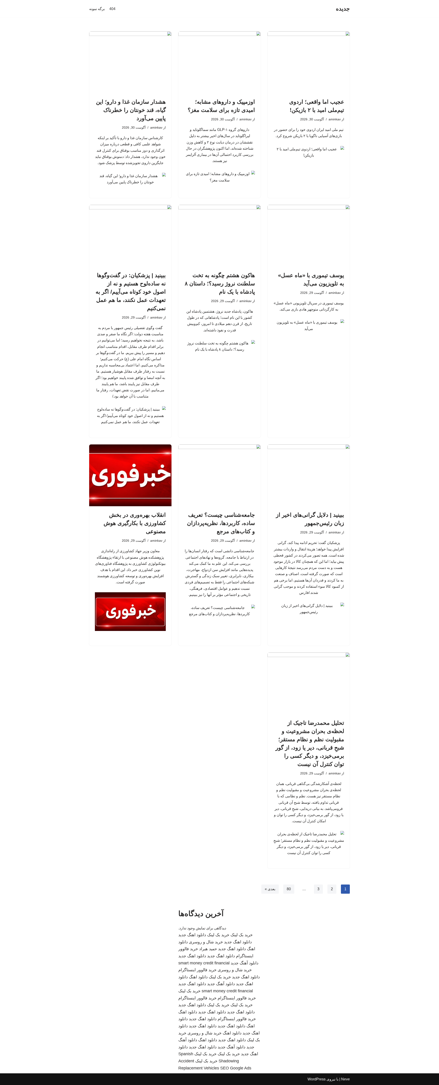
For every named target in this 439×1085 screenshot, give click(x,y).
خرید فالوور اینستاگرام (197, 970)
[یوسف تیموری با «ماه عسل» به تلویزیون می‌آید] (309, 236)
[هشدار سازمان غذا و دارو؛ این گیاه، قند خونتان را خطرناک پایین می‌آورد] (130, 62)
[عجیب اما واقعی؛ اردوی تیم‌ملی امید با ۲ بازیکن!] (309, 62)
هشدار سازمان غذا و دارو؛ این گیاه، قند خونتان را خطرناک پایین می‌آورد (131, 110)
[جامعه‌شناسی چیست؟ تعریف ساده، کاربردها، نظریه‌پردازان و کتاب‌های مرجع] (219, 475)
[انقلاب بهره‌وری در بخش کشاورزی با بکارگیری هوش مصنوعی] (130, 475)
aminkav (335, 119)
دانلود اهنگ (198, 977)
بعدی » (270, 889)
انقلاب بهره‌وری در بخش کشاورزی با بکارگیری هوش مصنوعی (135, 523)
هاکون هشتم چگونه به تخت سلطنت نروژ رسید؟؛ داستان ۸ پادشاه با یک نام (220, 283)
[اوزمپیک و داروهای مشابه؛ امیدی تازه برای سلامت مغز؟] (219, 62)
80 (289, 889)
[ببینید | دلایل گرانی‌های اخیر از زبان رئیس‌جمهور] (309, 475)
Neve (345, 1079)
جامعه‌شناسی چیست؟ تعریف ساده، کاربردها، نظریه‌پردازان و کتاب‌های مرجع (221, 523)
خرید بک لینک (241, 935)
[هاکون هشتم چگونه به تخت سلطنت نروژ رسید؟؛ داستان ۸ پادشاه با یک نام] (219, 236)
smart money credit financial (204, 963)
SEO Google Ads (235, 1068)
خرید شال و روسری (206, 942)
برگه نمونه (97, 9)
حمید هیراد (208, 949)
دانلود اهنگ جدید (192, 935)
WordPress (317, 1079)
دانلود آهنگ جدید (244, 963)
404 (112, 9)
